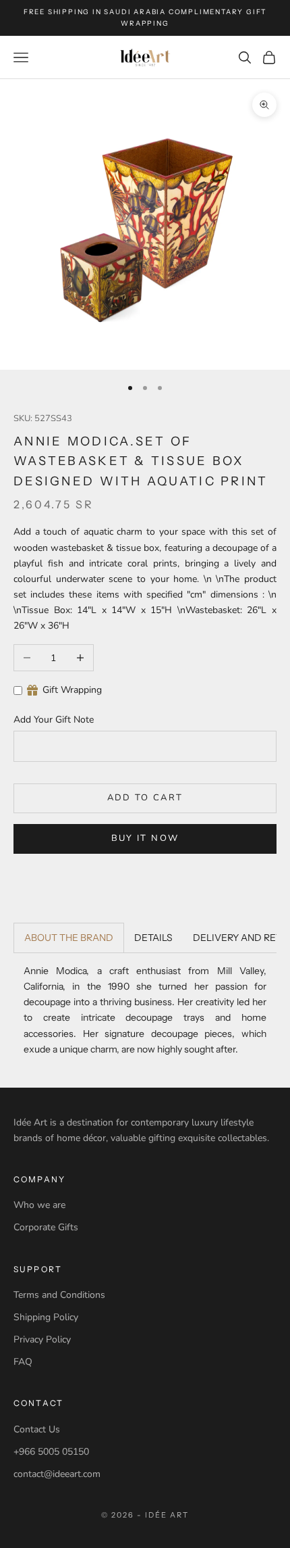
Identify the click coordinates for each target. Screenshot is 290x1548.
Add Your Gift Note (53, 719)
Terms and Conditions (59, 1294)
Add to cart (145, 798)
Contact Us (36, 1429)
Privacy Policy (42, 1339)
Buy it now (145, 838)
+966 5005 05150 (51, 1451)
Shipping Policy (45, 1317)
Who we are (39, 1205)
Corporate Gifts (45, 1227)
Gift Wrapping (72, 689)
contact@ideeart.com (56, 1474)
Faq (22, 1361)
